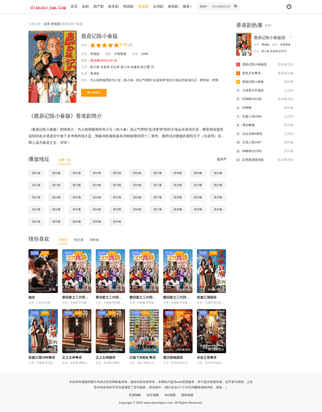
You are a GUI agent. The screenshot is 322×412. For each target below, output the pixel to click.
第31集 (36, 209)
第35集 (117, 209)
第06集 (137, 173)
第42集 (56, 221)
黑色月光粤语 (265, 73)
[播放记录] (289, 6)
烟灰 (31, 297)
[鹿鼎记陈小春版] (52, 67)
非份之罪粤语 (207, 357)
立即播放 (95, 92)
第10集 (218, 173)
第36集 (137, 209)
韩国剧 (128, 6)
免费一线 (64, 160)
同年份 (94, 240)
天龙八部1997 (265, 142)
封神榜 (265, 107)
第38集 (178, 209)
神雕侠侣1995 (265, 151)
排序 (223, 159)
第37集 (158, 209)
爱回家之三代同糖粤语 (78, 297)
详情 (215, 80)
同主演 (78, 240)
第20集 (218, 185)
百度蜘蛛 (135, 395)
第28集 (178, 197)
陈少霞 (145, 67)
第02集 (56, 173)
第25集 (117, 197)
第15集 (117, 185)
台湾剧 (158, 6)
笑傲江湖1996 (265, 116)
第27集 (158, 197)
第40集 (218, 209)
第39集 (198, 209)
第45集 (117, 221)
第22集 (56, 197)
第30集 (218, 197)
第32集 (56, 209)
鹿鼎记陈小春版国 (269, 37)
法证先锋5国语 (265, 133)
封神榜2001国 (265, 99)
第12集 (56, 185)
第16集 (137, 185)
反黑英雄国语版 (265, 159)
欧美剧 (113, 6)
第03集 (77, 173)
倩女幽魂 (265, 125)
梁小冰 (125, 67)
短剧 (85, 6)
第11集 (36, 185)
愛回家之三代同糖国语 (145, 297)
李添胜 (94, 73)
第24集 (97, 197)
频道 (186, 6)
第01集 (36, 173)
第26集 (137, 197)
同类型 (62, 240)
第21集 (36, 197)
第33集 (77, 209)
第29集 (198, 197)
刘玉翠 (115, 67)
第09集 (198, 173)
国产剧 (98, 6)
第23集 (77, 197)
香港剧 (143, 6)
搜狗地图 (187, 395)
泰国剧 (173, 6)
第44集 (97, 221)
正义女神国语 (105, 357)
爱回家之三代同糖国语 (112, 297)
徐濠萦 (135, 67)
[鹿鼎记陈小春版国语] (243, 44)
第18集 (178, 185)
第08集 (178, 173)
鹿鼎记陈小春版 (265, 81)
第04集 (97, 173)
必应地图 (153, 395)
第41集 (36, 221)
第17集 (158, 185)
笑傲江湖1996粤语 (41, 357)
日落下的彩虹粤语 (142, 357)
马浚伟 (105, 67)
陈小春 (94, 67)
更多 (268, 25)
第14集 (97, 185)
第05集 (117, 173)
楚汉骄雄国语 (173, 357)
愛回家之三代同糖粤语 (179, 297)
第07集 (158, 173)
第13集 (77, 185)
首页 (74, 6)
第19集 (198, 185)
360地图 (170, 395)
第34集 (97, 209)
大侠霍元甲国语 (265, 90)
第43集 (77, 221)
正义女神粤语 (72, 357)
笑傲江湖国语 (207, 297)
